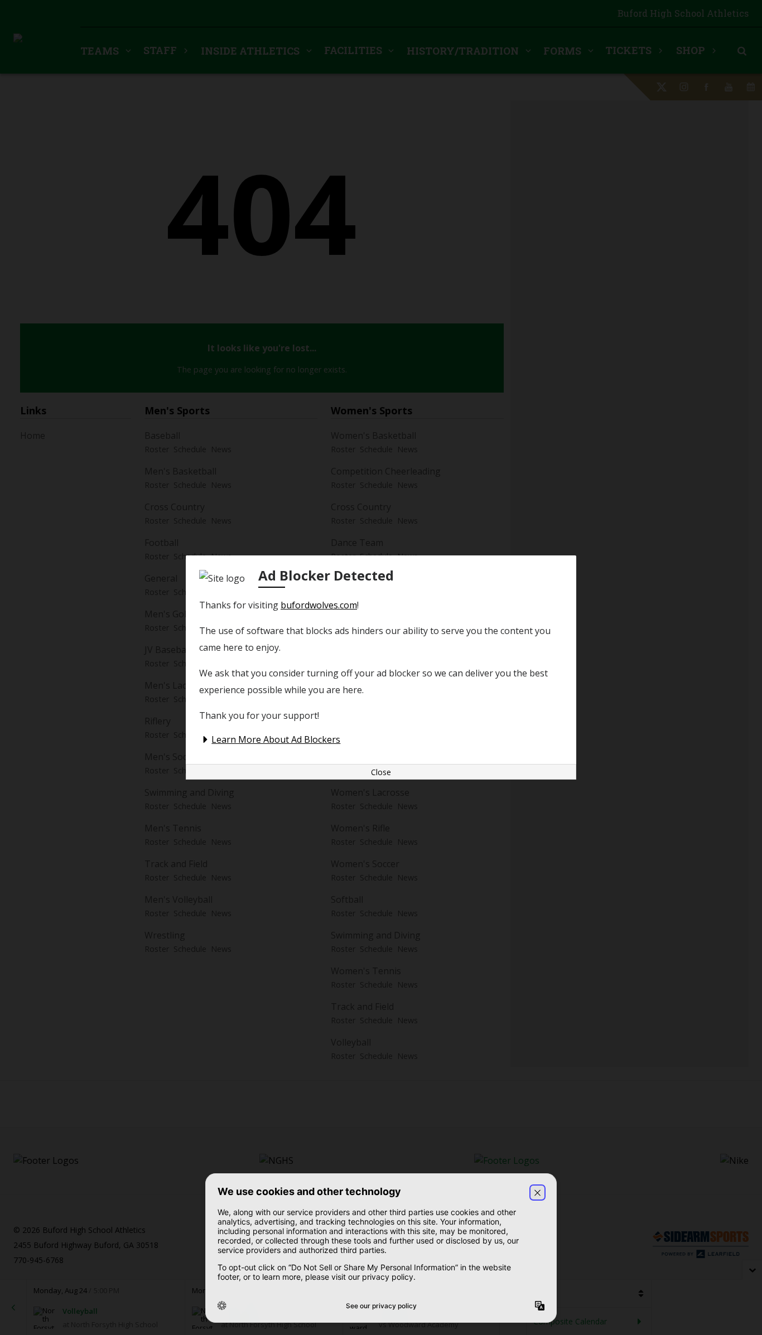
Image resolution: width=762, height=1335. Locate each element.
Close (381, 772)
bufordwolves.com (319, 605)
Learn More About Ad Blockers (275, 739)
